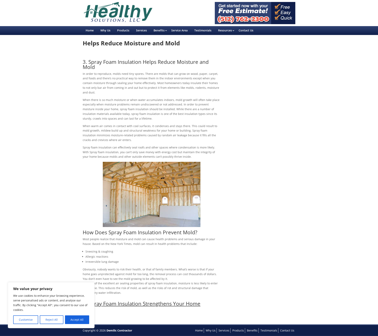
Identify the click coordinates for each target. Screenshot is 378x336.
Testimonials (202, 30)
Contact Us (246, 30)
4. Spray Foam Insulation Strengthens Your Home (141, 303)
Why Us (105, 30)
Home (90, 30)
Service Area (179, 30)
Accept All (76, 319)
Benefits (159, 30)
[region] (51, 305)
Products (123, 30)
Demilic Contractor (119, 330)
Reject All (51, 319)
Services (141, 30)
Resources (225, 30)
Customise (26, 319)
